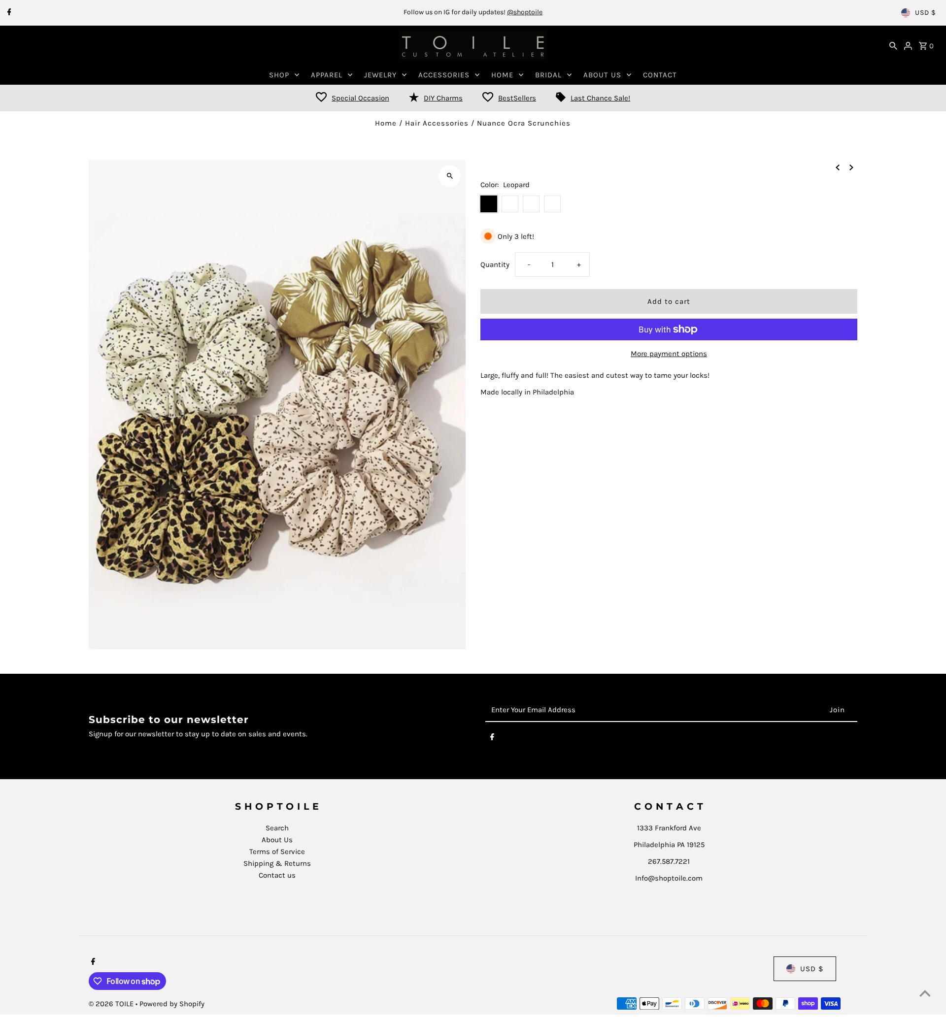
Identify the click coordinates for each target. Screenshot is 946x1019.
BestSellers (517, 98)
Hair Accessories (437, 123)
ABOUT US (602, 74)
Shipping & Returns (277, 863)
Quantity (494, 264)
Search (277, 827)
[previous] (838, 167)
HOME (502, 74)
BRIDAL (548, 74)
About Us (277, 839)
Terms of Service (277, 851)
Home (386, 123)
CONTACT (660, 74)
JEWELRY (380, 74)
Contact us (277, 875)
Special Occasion (360, 98)
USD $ (925, 12)
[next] (851, 167)
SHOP (279, 74)
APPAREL (326, 74)
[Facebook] (8, 13)
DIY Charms (443, 98)
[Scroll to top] (925, 993)
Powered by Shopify (171, 1003)
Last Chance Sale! (600, 98)
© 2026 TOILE (112, 1003)
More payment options (669, 353)
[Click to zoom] (450, 176)
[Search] (893, 45)
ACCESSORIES (444, 74)
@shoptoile (524, 12)
